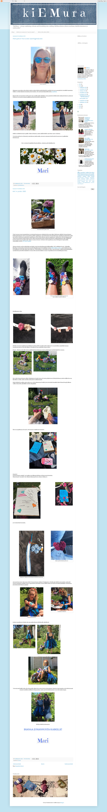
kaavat (79, 181)
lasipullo (83, 181)
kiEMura (88, 67)
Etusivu (42, 764)
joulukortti (92, 178)
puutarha (79, 176)
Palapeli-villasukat (88, 129)
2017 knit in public (27, 241)
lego (87, 181)
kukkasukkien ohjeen (56, 248)
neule (87, 180)
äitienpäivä (81, 183)
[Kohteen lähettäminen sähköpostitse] (32, 183)
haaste (19, 760)
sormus (90, 180)
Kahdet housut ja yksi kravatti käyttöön (89, 159)
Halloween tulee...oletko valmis (89, 149)
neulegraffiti (80, 175)
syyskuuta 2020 (83, 89)
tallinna (87, 178)
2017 (80, 107)
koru (84, 180)
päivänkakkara (21, 185)
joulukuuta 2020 (83, 87)
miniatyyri (83, 178)
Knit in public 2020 (19, 191)
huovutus (92, 182)
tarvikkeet (80, 182)
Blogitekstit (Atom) (19, 766)
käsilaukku (92, 177)
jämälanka (92, 175)
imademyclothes (81, 177)
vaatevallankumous (86, 182)
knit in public (91, 173)
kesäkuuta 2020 (83, 94)
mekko (79, 178)
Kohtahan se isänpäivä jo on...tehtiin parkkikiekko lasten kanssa (89, 119)
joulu (88, 175)
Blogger (62, 802)
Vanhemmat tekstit (69, 764)
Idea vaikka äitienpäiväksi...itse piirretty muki (89, 139)
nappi (93, 181)
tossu (93, 180)
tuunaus (87, 173)
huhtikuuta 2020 (83, 102)
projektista (54, 91)
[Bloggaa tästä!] (34, 183)
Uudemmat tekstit (17, 764)
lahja (86, 175)
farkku (87, 172)
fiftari (89, 176)
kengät (92, 176)
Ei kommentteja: (27, 183)
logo (90, 181)
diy (79, 172)
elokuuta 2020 (83, 90)
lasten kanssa (81, 173)
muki (78, 183)
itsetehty (82, 172)
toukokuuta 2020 (83, 100)
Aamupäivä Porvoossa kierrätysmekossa (27, 39)
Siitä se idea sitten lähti (43, 32)
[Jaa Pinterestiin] (38, 183)
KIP (84, 175)
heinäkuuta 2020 (83, 92)
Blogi (13, 32)
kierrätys (91, 172)
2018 (80, 106)
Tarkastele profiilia (82, 78)
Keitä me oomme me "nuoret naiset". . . (26, 32)
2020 (80, 85)
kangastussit (80, 180)
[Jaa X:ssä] (35, 183)
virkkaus (84, 176)
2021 (80, 84)
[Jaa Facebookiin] (36, 183)
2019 (80, 104)
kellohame (87, 177)
